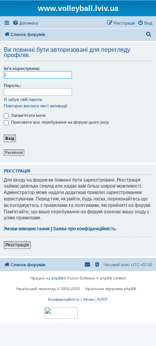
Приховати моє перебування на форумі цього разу (59, 122)
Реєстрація (17, 245)
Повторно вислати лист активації (35, 106)
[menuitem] (25, 23)
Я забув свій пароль (23, 99)
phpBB (57, 278)
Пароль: (12, 85)
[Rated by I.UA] (61, 313)
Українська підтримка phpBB (110, 289)
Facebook (14, 153)
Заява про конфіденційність (84, 228)
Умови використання (27, 228)
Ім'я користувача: (22, 68)
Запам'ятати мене (28, 115)
